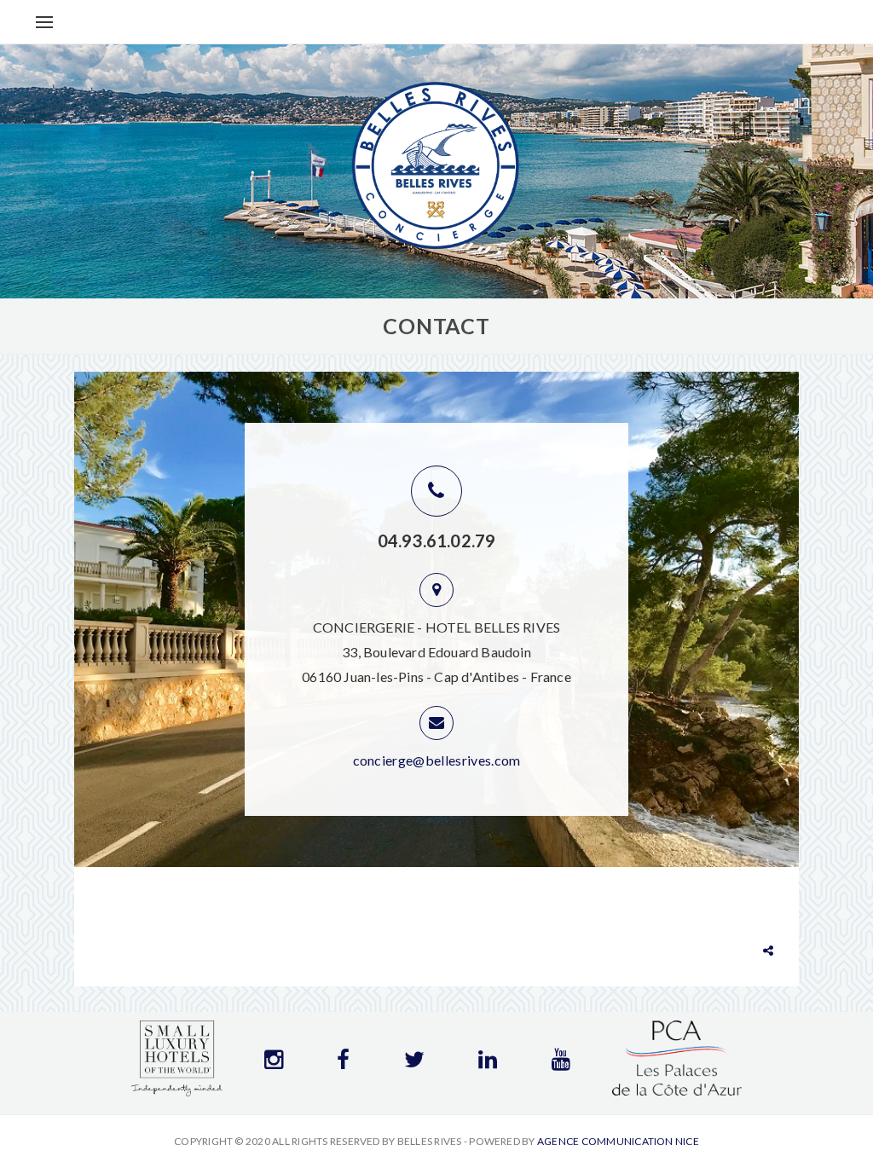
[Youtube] (561, 1062)
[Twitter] (414, 1062)
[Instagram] (274, 1062)
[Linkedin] (488, 1062)
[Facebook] (343, 1062)
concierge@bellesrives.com (437, 760)
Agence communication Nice (618, 1141)
